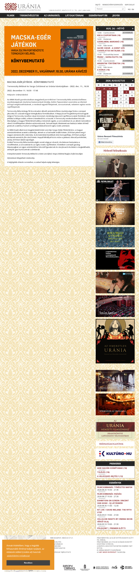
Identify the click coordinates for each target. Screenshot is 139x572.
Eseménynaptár (98, 15)
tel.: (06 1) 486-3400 (82, 10)
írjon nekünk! (55, 546)
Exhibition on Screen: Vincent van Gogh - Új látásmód (113, 501)
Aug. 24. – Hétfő (115, 28)
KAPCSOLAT (130, 5)
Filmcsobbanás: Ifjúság (109, 494)
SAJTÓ (97, 5)
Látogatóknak (74, 15)
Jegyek (116, 15)
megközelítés (55, 542)
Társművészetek (29, 15)
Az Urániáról (52, 15)
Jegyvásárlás (127, 33)
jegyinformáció (56, 544)
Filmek (10, 15)
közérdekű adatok (57, 548)
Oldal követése (106, 142)
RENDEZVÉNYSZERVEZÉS (112, 5)
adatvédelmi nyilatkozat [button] (18, 556)
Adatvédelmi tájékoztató (60, 552)
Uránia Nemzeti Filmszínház (110, 136)
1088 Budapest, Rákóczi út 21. (61, 10)
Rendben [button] (28, 563)
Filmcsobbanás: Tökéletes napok (114, 487)
